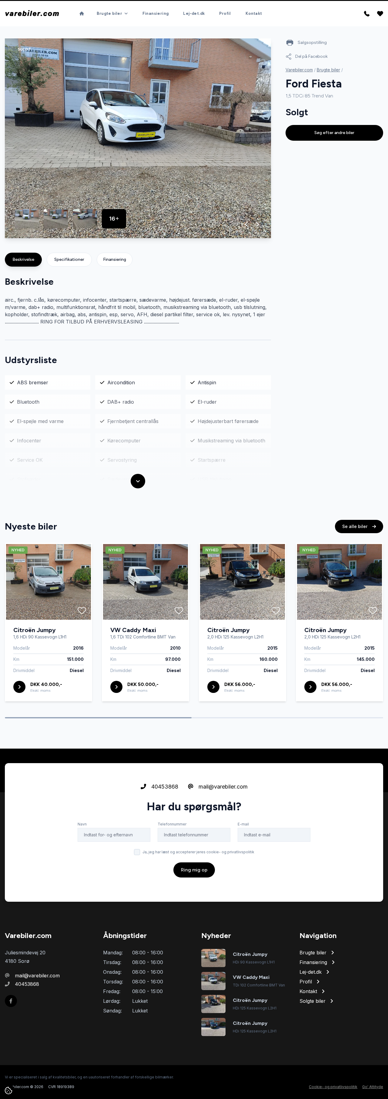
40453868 (164, 786)
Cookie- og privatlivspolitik (333, 1086)
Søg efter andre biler (334, 132)
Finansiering (155, 13)
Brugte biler (328, 69)
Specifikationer (69, 259)
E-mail (243, 824)
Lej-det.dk (194, 13)
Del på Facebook (311, 56)
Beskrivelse (23, 259)
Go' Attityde (372, 1086)
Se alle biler (355, 526)
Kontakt (254, 13)
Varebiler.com (299, 69)
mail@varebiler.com (222, 786)
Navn (82, 824)
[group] (138, 138)
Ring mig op (194, 870)
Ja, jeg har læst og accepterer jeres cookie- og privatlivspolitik (198, 852)
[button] (246, 224)
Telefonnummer (172, 824)
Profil (225, 13)
